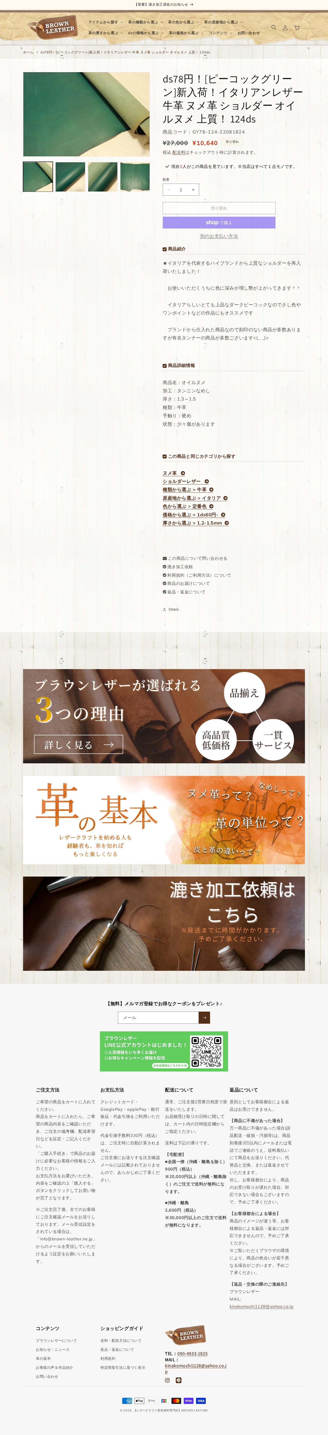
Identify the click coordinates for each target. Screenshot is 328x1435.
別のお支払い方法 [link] (219, 236)
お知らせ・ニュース (52, 1349)
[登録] (204, 1018)
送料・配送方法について (121, 1340)
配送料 (178, 152)
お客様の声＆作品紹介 (54, 1367)
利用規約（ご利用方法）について (199, 575)
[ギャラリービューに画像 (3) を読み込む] (103, 177)
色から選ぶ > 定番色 (185, 506)
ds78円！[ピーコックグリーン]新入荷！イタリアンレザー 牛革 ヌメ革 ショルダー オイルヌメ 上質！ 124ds (125, 52)
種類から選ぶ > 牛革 (185, 489)
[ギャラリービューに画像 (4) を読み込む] (135, 177)
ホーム (28, 52)
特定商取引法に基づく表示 (122, 1367)
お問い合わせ (47, 1376)
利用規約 (107, 1358)
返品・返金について (186, 591)
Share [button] (174, 609)
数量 (166, 179)
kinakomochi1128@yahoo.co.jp (261, 1306)
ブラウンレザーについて (56, 1340)
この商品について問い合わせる (197, 558)
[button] (105, 22)
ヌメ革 (170, 473)
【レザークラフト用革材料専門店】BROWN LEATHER (171, 1410)
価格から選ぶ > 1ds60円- (191, 515)
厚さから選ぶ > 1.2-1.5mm (192, 523)
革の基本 (43, 1358)
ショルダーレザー (182, 481)
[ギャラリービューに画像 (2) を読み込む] (70, 177)
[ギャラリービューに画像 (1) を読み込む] (38, 177)
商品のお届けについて (188, 583)
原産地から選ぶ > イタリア (192, 498)
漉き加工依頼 (180, 566)
